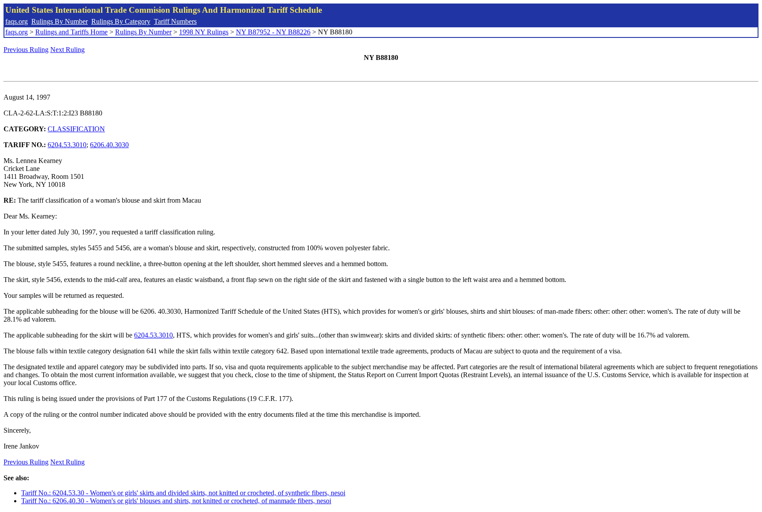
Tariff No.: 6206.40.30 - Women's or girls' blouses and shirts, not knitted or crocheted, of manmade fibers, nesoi (176, 501)
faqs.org (16, 21)
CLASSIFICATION (76, 129)
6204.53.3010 (67, 144)
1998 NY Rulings (203, 32)
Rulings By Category (120, 21)
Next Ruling (67, 49)
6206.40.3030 (109, 144)
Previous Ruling (26, 49)
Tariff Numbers (175, 21)
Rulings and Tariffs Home (71, 32)
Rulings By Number (59, 21)
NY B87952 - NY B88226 (273, 32)
